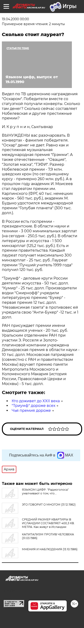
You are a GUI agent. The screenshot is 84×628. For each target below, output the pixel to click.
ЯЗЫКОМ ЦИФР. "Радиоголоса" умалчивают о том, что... (45, 491)
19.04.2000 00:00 (15, 19)
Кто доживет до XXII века (36, 401)
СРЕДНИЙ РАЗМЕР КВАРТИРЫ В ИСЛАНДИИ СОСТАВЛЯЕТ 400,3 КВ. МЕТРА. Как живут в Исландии (48, 523)
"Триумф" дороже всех (33, 405)
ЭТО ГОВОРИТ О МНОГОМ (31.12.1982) (49, 504)
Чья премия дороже (31, 410)
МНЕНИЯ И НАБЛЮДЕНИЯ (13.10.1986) (49, 549)
